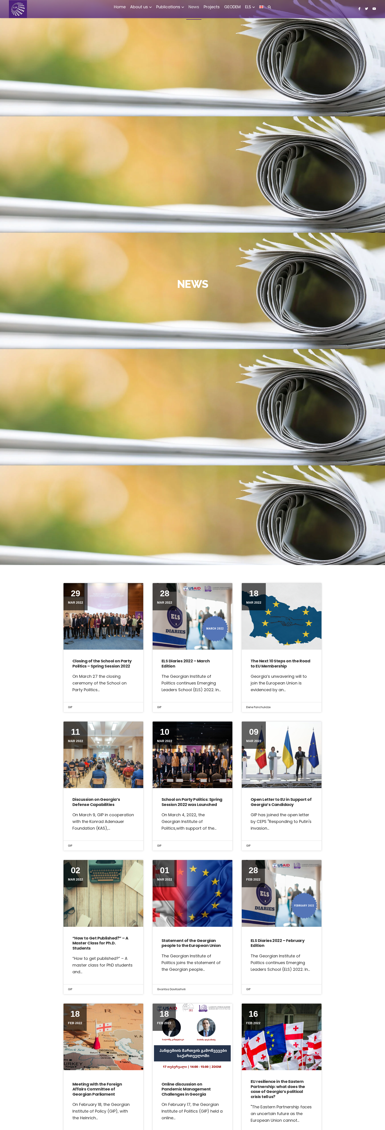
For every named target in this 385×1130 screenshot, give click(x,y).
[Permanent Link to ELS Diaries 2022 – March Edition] (192, 616)
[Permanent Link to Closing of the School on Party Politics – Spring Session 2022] (103, 616)
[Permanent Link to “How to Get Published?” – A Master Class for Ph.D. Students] (103, 893)
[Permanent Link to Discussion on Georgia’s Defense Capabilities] (103, 755)
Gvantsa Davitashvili (171, 989)
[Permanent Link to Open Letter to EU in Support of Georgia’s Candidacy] (282, 755)
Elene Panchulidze (258, 707)
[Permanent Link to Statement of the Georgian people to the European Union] (192, 893)
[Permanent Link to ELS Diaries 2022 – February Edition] (282, 893)
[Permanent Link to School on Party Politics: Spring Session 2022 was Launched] (192, 755)
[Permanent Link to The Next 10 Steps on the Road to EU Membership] (282, 616)
